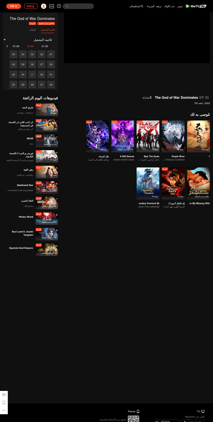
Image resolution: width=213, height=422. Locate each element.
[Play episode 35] (13, 54)
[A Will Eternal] (122, 136)
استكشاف (135, 6)
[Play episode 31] (51, 54)
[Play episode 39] (23, 64)
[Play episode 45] (13, 74)
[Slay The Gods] (148, 136)
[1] (198, 136)
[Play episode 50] (13, 84)
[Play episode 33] (32, 54)
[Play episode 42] (42, 74)
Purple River (178, 156)
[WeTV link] (196, 6)
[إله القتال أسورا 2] (173, 183)
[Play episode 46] (51, 84)
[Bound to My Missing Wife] (198, 183)
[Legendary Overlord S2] (148, 183)
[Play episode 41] (51, 74)
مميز (180, 6)
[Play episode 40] (13, 64)
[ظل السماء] (97, 136)
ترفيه (158, 6)
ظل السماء (104, 156)
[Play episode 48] (32, 84)
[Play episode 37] (42, 64)
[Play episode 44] (23, 74)
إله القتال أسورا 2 (177, 203)
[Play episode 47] (42, 84)
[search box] (67, 6)
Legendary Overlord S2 (147, 203)
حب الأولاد (169, 6)
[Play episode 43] (32, 74)
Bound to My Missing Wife (196, 203)
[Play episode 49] (23, 84)
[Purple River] (173, 136)
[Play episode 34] (23, 54)
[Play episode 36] (51, 64)
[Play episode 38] (32, 64)
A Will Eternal (127, 156)
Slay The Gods (151, 156)
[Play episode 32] (42, 54)
